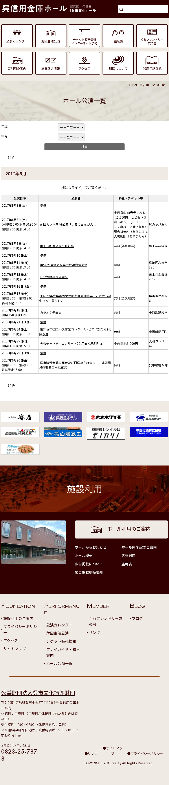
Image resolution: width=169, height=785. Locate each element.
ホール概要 (83, 555)
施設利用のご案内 (18, 618)
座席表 (126, 563)
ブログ (137, 618)
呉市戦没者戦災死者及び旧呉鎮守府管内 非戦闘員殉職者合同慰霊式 (75, 365)
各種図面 (128, 555)
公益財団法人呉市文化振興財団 (38, 692)
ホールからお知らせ (91, 547)
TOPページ (135, 85)
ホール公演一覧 (59, 663)
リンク (94, 632)
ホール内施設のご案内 (139, 547)
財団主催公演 (57, 633)
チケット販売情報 (61, 641)
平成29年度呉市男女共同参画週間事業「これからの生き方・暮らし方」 (75, 298)
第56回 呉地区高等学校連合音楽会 (63, 265)
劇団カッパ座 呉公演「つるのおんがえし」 (69, 224)
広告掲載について (89, 563)
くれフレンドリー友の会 (106, 621)
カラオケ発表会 (51, 312)
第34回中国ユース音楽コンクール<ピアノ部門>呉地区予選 (75, 331)
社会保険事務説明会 (54, 277)
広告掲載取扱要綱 (89, 572)
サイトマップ (14, 648)
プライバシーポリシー (20, 629)
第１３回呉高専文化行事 (57, 246)
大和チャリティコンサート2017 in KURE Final (71, 343)
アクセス (10, 640)
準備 (43, 205)
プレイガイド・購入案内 (63, 652)
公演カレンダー (59, 625)
